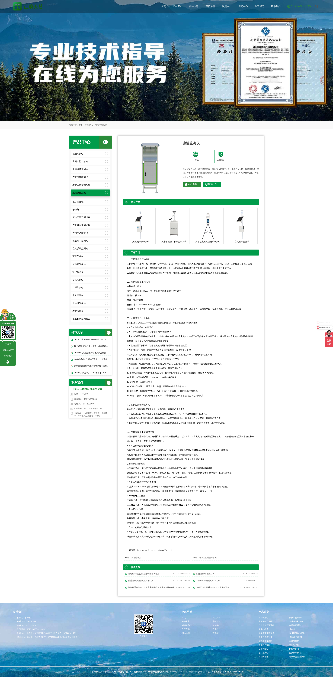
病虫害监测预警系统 (208, 558)
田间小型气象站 (80, 161)
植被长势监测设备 (81, 319)
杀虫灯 (75, 209)
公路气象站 (78, 280)
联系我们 (276, 6)
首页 (163, 6)
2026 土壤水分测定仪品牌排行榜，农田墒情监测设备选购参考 (92, 340)
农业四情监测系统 (81, 185)
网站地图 (186, 633)
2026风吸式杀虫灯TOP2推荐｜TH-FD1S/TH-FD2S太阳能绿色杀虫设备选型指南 (92, 373)
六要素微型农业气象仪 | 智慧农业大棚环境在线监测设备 (92, 366)
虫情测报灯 (167, 323)
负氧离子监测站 (80, 241)
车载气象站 (78, 256)
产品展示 (177, 6)
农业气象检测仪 (80, 177)
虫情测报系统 (101, 125)
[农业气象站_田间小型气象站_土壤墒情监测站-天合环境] (28, 6)
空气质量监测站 (80, 248)
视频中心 (226, 6)
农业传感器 (78, 311)
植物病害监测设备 (81, 217)
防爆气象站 (78, 287)
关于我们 (259, 6)
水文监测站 (78, 295)
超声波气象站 (79, 303)
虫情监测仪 (136, 259)
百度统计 (216, 633)
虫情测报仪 (161, 468)
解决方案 (194, 6)
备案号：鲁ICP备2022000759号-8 (229, 672)
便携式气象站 (79, 264)
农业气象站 (78, 154)
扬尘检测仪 (78, 272)
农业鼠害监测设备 (81, 225)
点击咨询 (8, 356)
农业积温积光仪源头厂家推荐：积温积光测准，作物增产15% (92, 359)
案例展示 (210, 6)
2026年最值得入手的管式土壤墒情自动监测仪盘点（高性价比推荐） (92, 346)
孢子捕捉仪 (78, 202)
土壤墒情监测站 (80, 169)
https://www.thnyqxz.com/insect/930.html (154, 550)
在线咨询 (192, 184)
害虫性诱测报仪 (80, 233)
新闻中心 (243, 6)
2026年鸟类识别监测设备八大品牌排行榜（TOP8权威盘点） (92, 353)
